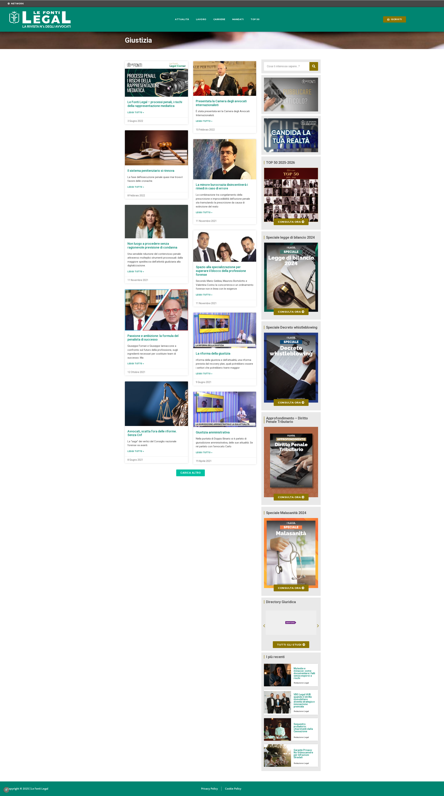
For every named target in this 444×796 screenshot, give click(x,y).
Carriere (219, 19)
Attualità (182, 19)
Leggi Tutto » (135, 112)
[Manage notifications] (6, 790)
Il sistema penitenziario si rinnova (150, 170)
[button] (190, 472)
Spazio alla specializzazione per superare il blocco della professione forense (221, 270)
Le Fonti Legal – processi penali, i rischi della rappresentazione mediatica (154, 104)
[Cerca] (313, 66)
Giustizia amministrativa (213, 432)
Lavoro (201, 19)
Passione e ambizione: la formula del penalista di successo (152, 337)
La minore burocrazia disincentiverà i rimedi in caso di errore (222, 186)
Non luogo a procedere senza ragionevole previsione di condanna (152, 245)
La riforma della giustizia (213, 353)
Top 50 (255, 19)
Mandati (238, 19)
